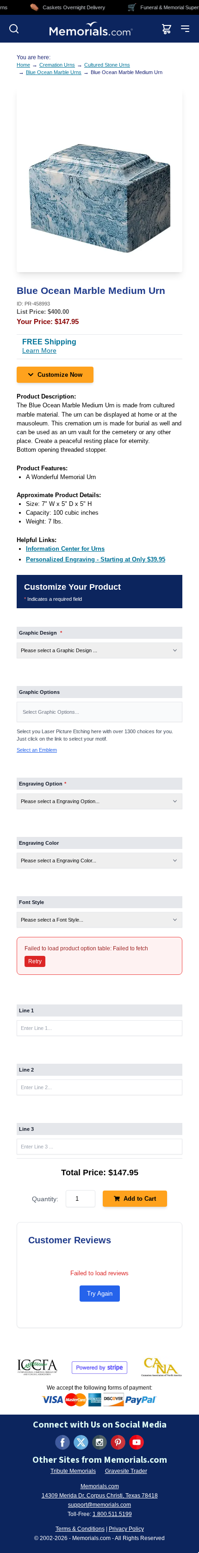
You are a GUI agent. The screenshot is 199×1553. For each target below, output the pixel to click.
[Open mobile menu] (185, 28)
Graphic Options (39, 692)
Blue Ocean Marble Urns (53, 72)
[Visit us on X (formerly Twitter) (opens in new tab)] (81, 1442)
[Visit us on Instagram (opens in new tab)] (99, 1442)
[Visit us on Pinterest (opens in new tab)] (118, 1442)
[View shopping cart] (166, 28)
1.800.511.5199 (112, 1514)
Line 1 (26, 1010)
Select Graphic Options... (51, 712)
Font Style (31, 902)
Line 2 (26, 1070)
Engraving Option (42, 783)
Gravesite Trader (126, 1471)
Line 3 (26, 1129)
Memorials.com (100, 1486)
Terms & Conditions (80, 1529)
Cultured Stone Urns (107, 65)
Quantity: (45, 1199)
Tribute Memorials (73, 1471)
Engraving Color (39, 843)
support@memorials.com (99, 1505)
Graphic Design (40, 633)
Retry (35, 961)
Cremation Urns (57, 65)
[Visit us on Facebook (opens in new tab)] (62, 1442)
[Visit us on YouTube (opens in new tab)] (136, 1442)
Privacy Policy (126, 1529)
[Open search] (13, 28)
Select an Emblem (37, 750)
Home (23, 65)
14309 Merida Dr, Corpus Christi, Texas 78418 (100, 1495)
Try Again (99, 1293)
